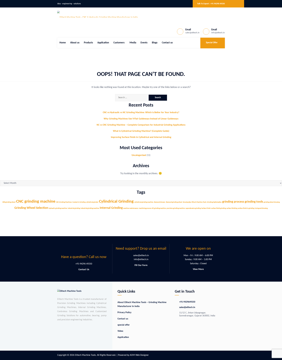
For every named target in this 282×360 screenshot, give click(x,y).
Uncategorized (139, 155)
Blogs (154, 42)
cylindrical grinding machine (143, 202)
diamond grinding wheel (174, 202)
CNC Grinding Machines (64, 202)
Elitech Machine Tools (199, 202)
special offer (124, 325)
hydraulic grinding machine (58, 208)
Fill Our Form (141, 265)
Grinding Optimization (214, 202)
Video (120, 331)
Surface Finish (206, 208)
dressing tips (187, 202)
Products (88, 42)
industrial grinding (74, 208)
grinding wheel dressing (272, 202)
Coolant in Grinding (78, 202)
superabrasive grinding (193, 208)
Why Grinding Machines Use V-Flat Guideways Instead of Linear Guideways (141, 119)
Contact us (167, 42)
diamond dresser (159, 202)
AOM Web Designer (139, 355)
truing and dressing (261, 208)
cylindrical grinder (92, 202)
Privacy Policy (124, 312)
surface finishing (231, 208)
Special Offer (212, 43)
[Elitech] (97, 14)
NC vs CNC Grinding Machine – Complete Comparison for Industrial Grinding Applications (141, 125)
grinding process (233, 201)
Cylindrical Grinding (116, 201)
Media (133, 42)
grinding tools (254, 201)
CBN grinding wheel (9, 202)
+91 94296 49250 (217, 4)
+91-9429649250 (187, 302)
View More (198, 269)
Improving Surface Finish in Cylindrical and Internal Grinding (141, 137)
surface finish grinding (218, 208)
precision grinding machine (176, 208)
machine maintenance (130, 208)
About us (74, 42)
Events (144, 42)
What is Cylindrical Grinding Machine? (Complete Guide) (141, 131)
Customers (119, 42)
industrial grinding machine (90, 208)
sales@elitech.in (187, 307)
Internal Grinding (111, 208)
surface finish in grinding (246, 208)
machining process (145, 208)
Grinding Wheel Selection (31, 208)
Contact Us (83, 269)
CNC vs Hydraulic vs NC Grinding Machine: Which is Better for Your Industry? (141, 112)
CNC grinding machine (35, 201)
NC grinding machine (159, 208)
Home (62, 42)
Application (103, 42)
